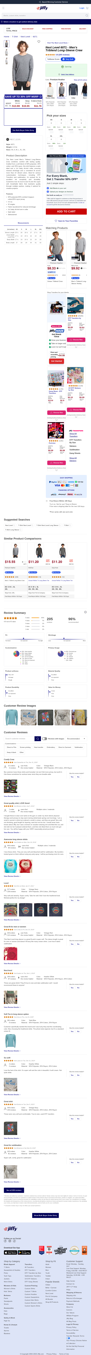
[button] (3, 8)
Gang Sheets (74, 453)
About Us (69, 1307)
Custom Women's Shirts (33, 1303)
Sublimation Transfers (33, 1276)
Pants (6, 1298)
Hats (5, 1311)
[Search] (87, 15)
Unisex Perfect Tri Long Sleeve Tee (38, 580)
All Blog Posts (71, 1321)
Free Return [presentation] (66, 29)
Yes (72, 777)
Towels (6, 1328)
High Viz (7, 1321)
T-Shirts (7, 1267)
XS (51, 120)
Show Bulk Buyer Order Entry (45, 1215)
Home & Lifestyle (10, 1325)
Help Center (70, 1281)
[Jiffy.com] (42, 8)
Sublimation (74, 450)
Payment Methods (73, 1301)
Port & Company (51, 1296)
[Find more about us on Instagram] (9, 1241)
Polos (6, 1273)
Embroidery (51, 747)
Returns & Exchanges (74, 1298)
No (78, 777)
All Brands (49, 1299)
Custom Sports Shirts (32, 1306)
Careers (69, 1310)
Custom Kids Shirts (32, 1300)
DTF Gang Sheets (31, 1282)
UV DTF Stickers (31, 1279)
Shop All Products (52, 1302)
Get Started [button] (56, 361)
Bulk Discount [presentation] (28, 29)
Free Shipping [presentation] (47, 29)
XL (51, 136)
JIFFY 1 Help (71, 1287)
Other (22, 752)
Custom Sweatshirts (32, 1297)
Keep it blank (11, 752)
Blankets (7, 1333)
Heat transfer (38, 747)
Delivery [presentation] (82, 29)
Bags (6, 1314)
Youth (48, 1273)
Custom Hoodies (31, 1294)
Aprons (6, 1330)
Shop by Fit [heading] (51, 1261)
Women (48, 1267)
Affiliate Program (72, 1315)
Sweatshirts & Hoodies (12, 1270)
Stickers (72, 446)
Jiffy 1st (51, 272)
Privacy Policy (71, 1327)
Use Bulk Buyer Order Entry (23, 130)
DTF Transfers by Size (33, 1273)
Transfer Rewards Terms (75, 1336)
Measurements (23, 223)
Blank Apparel (9, 1264)
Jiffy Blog (69, 1318)
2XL (61, 136)
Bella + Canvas (51, 1288)
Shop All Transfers (73, 435)
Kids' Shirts (8, 1291)
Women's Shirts (9, 1288)
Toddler (48, 1276)
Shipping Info (71, 1295)
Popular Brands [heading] (52, 1282)
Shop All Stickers (73, 459)
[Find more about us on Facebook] (5, 1241)
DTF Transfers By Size (75, 441)
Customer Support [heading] (74, 1261)
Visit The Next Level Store (57, 43)
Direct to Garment (64, 747)
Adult (47, 1264)
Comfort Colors (51, 1290)
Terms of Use (64, 1354)
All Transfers (29, 1267)
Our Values (70, 1313)
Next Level (49, 1293)
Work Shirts (8, 1282)
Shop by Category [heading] (12, 1261)
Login (82, 8)
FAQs (68, 1290)
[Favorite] (38, 41)
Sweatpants (8, 1301)
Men (47, 1270)
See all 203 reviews (14, 1190)
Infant (48, 1279)
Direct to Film (11, 747)
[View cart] (87, 8)
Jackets (6, 1279)
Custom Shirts (30, 1288)
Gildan (48, 1285)
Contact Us (70, 1284)
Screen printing (25, 747)
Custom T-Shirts (31, 1291)
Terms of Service (72, 1330)
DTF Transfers (30, 1270)
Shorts (6, 1304)
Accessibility (70, 1333)
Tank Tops (7, 1276)
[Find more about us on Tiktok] (14, 1241)
